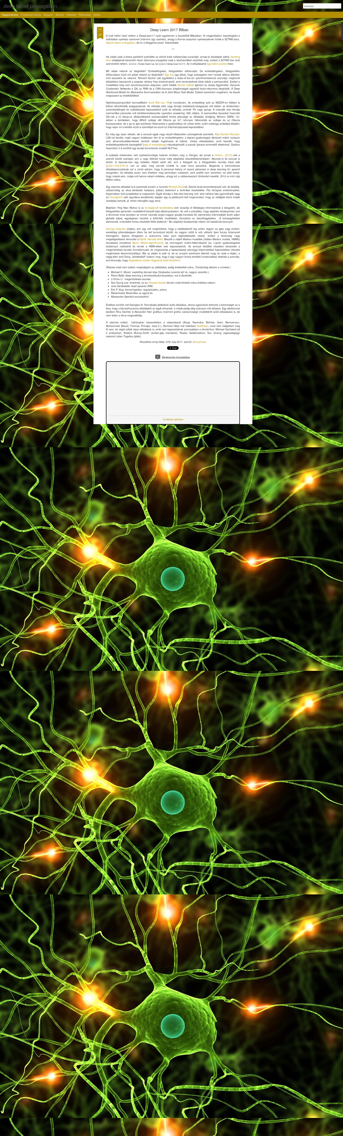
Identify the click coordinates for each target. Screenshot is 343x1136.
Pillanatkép (85, 14)
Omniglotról (116, 197)
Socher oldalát (185, 85)
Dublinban (202, 326)
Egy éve (169, 74)
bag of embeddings (155, 144)
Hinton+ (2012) (223, 155)
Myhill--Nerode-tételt (151, 239)
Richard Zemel (176, 186)
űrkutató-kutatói (157, 282)
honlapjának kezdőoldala (159, 207)
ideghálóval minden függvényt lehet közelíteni (154, 260)
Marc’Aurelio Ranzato (227, 134)
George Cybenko (116, 229)
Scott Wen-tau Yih (159, 102)
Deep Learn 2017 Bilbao (169, 29)
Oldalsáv (71, 14)
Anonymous (199, 342)
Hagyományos (10, 14)
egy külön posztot (217, 63)
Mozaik (60, 14)
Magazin (48, 14)
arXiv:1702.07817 (117, 165)
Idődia (96, 14)
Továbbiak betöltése (173, 419)
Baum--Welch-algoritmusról (147, 242)
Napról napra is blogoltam (120, 42)
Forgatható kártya (31, 14)
